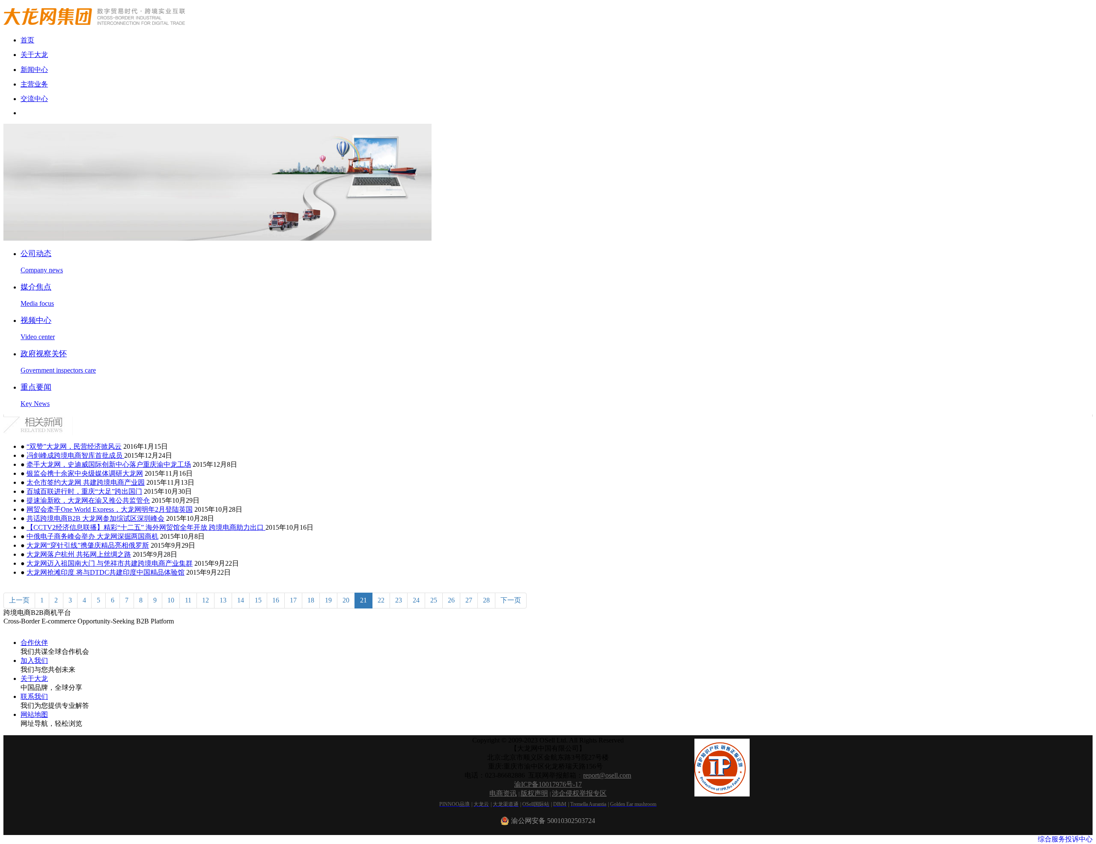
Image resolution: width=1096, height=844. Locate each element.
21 (363, 600)
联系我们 (34, 696)
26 (451, 600)
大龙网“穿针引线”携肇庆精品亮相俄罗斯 (88, 545)
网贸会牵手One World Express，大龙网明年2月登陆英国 (110, 509)
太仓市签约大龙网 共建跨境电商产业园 (86, 482)
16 (275, 600)
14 (240, 600)
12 (205, 600)
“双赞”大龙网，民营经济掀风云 (74, 446)
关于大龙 (34, 678)
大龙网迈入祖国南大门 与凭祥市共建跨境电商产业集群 (110, 563)
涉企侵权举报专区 (579, 793)
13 (223, 600)
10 (170, 600)
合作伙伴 (34, 642)
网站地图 (34, 714)
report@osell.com (607, 775)
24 (416, 600)
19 (328, 600)
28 (486, 600)
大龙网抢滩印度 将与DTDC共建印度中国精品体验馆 (106, 572)
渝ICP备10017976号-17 (548, 784)
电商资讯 (503, 793)
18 (310, 600)
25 (433, 600)
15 (258, 600)
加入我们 (34, 660)
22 (381, 600)
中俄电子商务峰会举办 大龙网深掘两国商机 (92, 536)
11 (188, 600)
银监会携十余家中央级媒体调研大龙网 (85, 473)
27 (468, 600)
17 (293, 600)
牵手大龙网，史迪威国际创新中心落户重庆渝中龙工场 (109, 464)
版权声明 (534, 793)
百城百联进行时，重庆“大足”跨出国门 (84, 491)
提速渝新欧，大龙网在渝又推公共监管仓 (88, 500)
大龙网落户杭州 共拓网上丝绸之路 (79, 554)
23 (398, 600)
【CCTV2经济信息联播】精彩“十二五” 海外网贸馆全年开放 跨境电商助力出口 (146, 527)
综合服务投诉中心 (1065, 839)
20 (345, 600)
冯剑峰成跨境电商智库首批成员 (75, 455)
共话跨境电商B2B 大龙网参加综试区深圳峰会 (95, 518)
